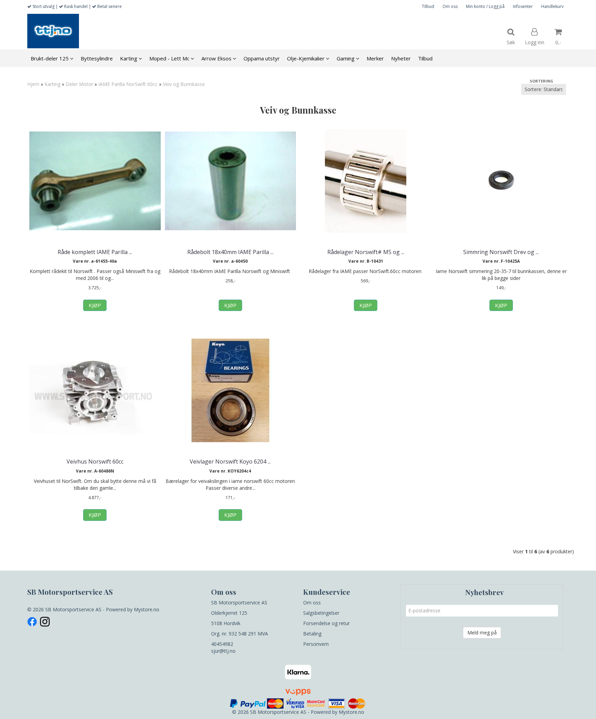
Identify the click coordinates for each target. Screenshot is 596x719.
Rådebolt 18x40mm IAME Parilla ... (230, 252)
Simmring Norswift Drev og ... (501, 252)
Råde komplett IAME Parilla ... (95, 252)
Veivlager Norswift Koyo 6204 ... (230, 461)
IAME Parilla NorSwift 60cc (128, 84)
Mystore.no (146, 609)
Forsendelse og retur (326, 623)
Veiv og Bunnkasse (184, 84)
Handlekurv (552, 6)
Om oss (450, 6)
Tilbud (428, 6)
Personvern (316, 644)
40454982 (222, 644)
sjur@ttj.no (223, 651)
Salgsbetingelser (321, 613)
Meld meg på (482, 632)
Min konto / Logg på (485, 6)
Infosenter (523, 6)
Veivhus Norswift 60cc (95, 461)
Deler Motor (79, 84)
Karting (52, 84)
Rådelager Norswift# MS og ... (365, 252)
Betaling (312, 633)
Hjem (33, 84)
